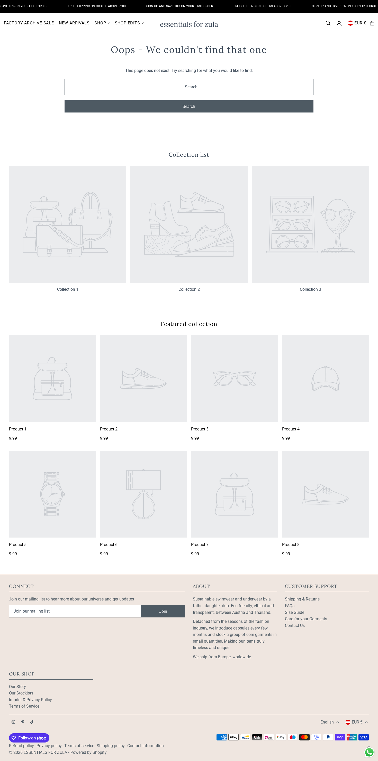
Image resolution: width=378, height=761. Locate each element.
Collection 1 (67, 289)
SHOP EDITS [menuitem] (127, 23)
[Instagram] (13, 722)
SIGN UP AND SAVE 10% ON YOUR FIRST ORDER (173, 6)
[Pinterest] (22, 722)
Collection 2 (189, 289)
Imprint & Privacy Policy (30, 699)
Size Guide (294, 612)
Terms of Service (24, 706)
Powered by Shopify (88, 752)
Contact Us (295, 625)
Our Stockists (21, 693)
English (327, 722)
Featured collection (189, 323)
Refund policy (21, 745)
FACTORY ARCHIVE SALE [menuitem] (29, 23)
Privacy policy (49, 745)
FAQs (289, 605)
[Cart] (372, 23)
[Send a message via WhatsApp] (369, 752)
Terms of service (79, 745)
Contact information (145, 745)
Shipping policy (111, 745)
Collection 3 (310, 289)
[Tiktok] (31, 722)
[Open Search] (328, 23)
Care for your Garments (306, 618)
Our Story (17, 686)
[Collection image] (67, 224)
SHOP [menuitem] (100, 23)
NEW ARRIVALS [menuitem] (74, 23)
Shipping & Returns (302, 599)
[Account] (339, 23)
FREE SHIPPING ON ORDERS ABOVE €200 (91, 6)
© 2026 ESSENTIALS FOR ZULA (38, 752)
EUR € (360, 23)
